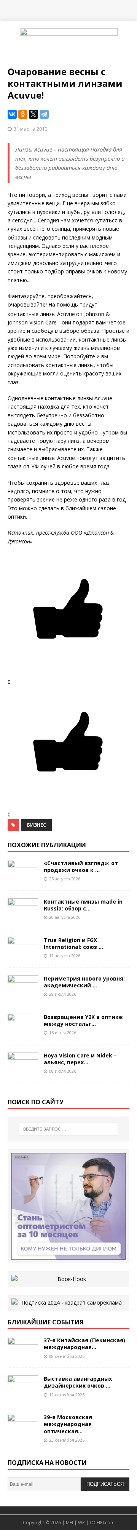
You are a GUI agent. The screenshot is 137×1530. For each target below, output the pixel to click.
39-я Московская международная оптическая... (68, 1423)
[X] (33, 114)
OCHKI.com (102, 1522)
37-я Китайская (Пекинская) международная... (84, 1344)
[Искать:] (68, 1129)
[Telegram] (44, 114)
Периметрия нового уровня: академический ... (84, 982)
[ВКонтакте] (12, 114)
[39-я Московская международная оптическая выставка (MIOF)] (23, 1432)
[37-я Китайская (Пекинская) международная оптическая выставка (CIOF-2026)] (23, 1355)
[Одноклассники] (22, 114)
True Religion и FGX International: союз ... (73, 943)
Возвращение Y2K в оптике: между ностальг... (84, 1020)
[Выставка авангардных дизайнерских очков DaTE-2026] (23, 1393)
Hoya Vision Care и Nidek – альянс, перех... (80, 1059)
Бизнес (36, 825)
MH (69, 1522)
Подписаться (105, 1484)
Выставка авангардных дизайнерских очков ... (78, 1382)
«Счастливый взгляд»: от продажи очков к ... (81, 866)
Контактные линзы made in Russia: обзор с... (83, 905)
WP (81, 1522)
